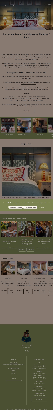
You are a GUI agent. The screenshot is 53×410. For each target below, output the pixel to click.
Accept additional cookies (15, 207)
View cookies (41, 207)
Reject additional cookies (30, 207)
